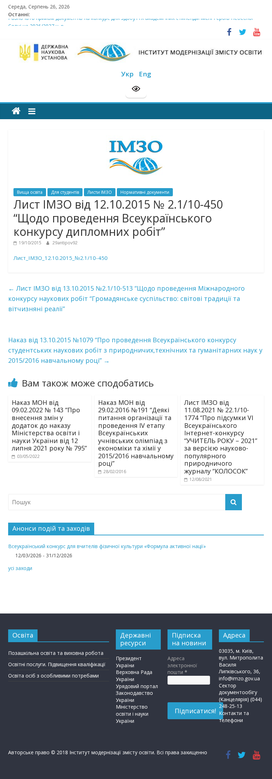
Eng (145, 73)
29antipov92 (65, 243)
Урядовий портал (137, 686)
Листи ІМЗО (99, 192)
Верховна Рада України (134, 675)
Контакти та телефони (234, 716)
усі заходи (20, 568)
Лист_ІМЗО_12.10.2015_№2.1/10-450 (60, 257)
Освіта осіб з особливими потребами (53, 675)
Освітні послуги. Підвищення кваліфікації (57, 664)
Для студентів (65, 192)
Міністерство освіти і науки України (132, 713)
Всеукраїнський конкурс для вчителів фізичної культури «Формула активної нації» (107, 546)
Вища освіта (29, 192)
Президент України (129, 662)
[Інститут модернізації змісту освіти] (16, 111)
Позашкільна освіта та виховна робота (55, 653)
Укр (127, 73)
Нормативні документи (144, 192)
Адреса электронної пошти (182, 665)
